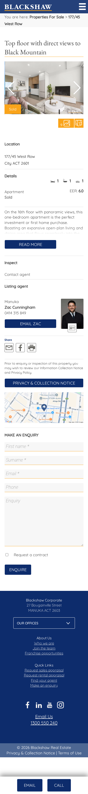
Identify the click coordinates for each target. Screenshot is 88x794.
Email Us (44, 716)
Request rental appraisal (44, 675)
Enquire (18, 569)
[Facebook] (20, 347)
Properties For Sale (47, 16)
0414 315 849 (15, 312)
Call (59, 785)
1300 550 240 (44, 723)
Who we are (44, 643)
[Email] (9, 347)
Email (30, 785)
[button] (77, 88)
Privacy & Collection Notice (44, 383)
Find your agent (44, 680)
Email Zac (30, 323)
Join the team (44, 648)
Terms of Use (70, 753)
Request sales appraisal (44, 670)
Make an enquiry (44, 685)
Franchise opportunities (44, 653)
